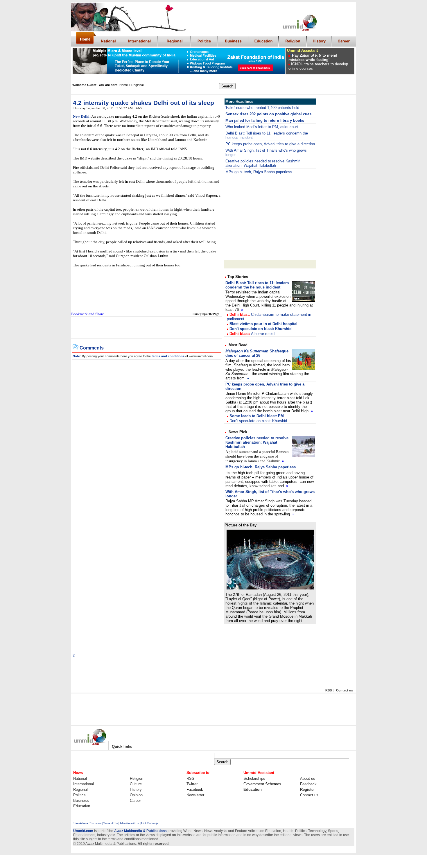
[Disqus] (146, 432)
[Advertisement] (270, 217)
